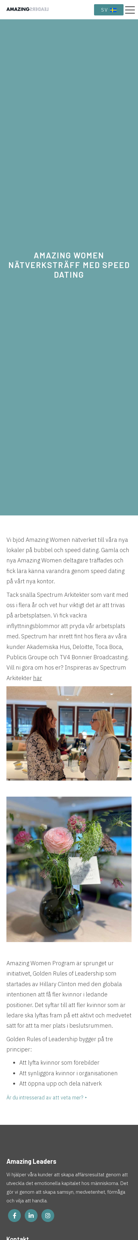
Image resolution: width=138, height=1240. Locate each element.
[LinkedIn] (31, 1215)
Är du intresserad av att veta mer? (44, 1097)
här (37, 678)
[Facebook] (14, 1215)
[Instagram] (47, 1215)
